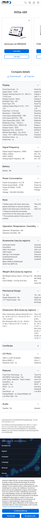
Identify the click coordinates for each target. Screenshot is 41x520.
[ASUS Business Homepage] (6, 2)
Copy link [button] (30, 76)
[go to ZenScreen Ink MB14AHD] (16, 32)
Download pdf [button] (15, 76)
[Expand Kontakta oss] (38, 446)
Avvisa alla (11, 516)
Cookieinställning (20, 511)
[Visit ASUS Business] (8, 441)
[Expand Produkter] (38, 457)
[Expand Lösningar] (38, 462)
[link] (16, 57)
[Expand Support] (38, 451)
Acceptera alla (30, 516)
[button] (25, 2)
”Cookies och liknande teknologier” (12, 506)
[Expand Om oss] (38, 473)
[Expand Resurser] (38, 468)
